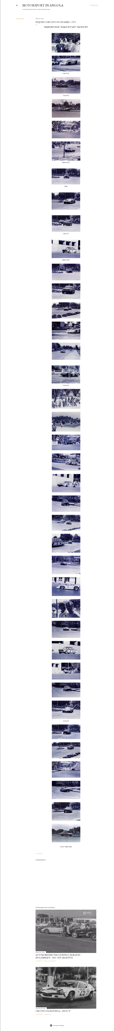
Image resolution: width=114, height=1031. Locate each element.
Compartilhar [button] (20, 18)
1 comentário (47, 1014)
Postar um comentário (50, 961)
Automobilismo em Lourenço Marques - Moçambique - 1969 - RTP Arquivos (58, 956)
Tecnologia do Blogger (58, 1025)
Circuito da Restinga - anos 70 (53, 1011)
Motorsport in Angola (42, 5)
